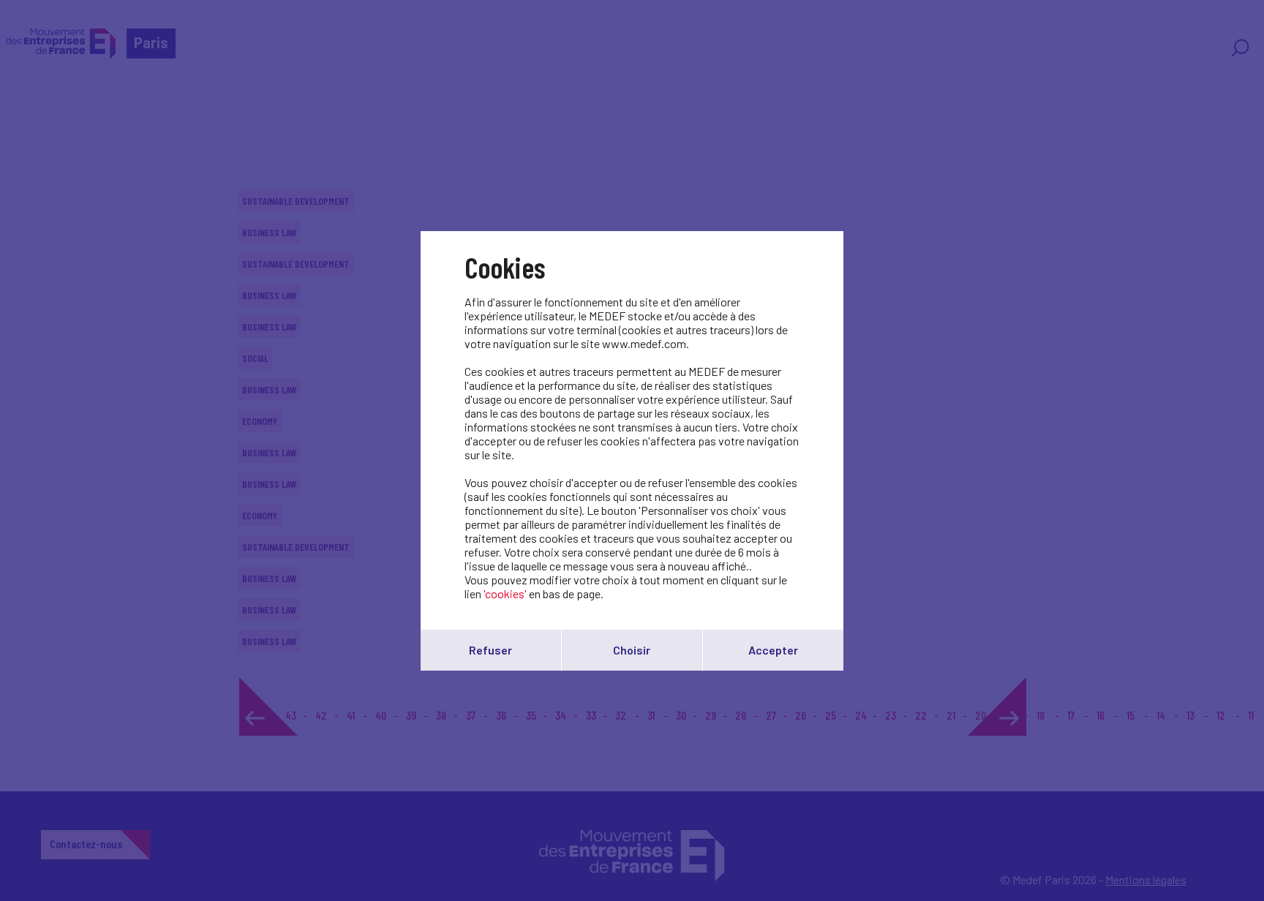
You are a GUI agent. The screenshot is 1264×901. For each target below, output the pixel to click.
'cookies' (505, 593)
